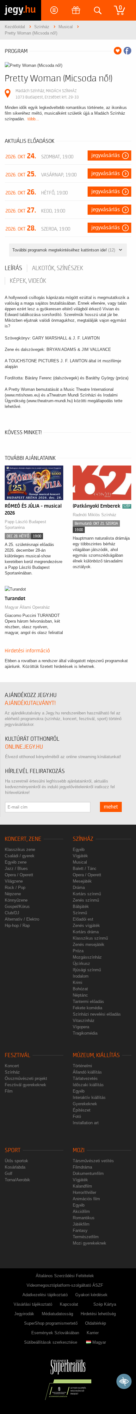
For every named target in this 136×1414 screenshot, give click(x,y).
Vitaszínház (84, 1020)
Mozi (78, 1150)
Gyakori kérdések (91, 1294)
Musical (80, 862)
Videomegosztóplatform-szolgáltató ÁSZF (65, 1285)
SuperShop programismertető (50, 1323)
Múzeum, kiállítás (96, 1055)
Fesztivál (17, 1055)
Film (9, 1091)
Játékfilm (81, 1224)
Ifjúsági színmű (87, 969)
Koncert (12, 1065)
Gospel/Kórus (17, 906)
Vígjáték (80, 855)
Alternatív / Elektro (22, 919)
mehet (111, 807)
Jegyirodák (24, 1313)
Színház (83, 839)
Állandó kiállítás (87, 1072)
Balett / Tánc (84, 868)
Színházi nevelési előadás (97, 1014)
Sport (13, 1150)
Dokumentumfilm (88, 1173)
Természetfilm (86, 1236)
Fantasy (80, 1230)
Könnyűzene (16, 900)
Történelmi (82, 1065)
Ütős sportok (16, 1160)
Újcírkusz (81, 963)
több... (33, 119)
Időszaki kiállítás (88, 1084)
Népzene (13, 893)
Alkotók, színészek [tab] (57, 268)
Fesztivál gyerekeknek (25, 1084)
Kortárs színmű (87, 893)
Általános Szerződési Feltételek (65, 1275)
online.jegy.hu (24, 747)
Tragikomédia (85, 1033)
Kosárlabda (15, 1167)
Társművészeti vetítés (93, 1160)
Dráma (79, 887)
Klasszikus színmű (90, 938)
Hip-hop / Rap (17, 925)
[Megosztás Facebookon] (127, 50)
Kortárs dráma (86, 931)
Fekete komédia (87, 1007)
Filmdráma (82, 1167)
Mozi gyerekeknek (89, 1243)
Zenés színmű (86, 900)
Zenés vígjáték (86, 925)
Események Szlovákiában (55, 1332)
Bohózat (80, 988)
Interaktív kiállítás (89, 1097)
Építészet (81, 1110)
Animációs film (86, 1198)
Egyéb (78, 849)
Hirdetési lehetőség (98, 1313)
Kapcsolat (69, 1304)
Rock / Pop (15, 887)
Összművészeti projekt (26, 1078)
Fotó (77, 1116)
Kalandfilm (82, 1186)
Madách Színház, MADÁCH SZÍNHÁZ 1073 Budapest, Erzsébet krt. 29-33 (47, 93)
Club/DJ (12, 912)
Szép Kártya (104, 1304)
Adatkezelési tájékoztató (45, 1294)
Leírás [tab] (13, 268)
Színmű (80, 912)
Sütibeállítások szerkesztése (50, 1342)
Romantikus (84, 1217)
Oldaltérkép (95, 1323)
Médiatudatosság (57, 1313)
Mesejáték (82, 881)
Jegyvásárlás (105, 155)
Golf (8, 1173)
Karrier (93, 1332)
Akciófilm (81, 1211)
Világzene (14, 881)
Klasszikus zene (20, 849)
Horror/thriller (84, 1192)
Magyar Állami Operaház (27, 607)
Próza (78, 950)
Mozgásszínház (87, 957)
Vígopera (81, 1026)
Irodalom (81, 976)
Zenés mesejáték (88, 944)
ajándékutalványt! (30, 703)
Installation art (86, 1122)
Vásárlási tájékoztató (33, 1304)
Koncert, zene (23, 839)
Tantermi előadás (88, 1001)
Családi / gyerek (19, 855)
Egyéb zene (16, 862)
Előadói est (83, 919)
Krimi (77, 982)
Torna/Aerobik (17, 1179)
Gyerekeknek (85, 1103)
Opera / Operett (19, 874)
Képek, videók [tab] (28, 280)
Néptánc (80, 995)
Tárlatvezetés (85, 1078)
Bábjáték (81, 906)
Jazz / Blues (16, 868)
